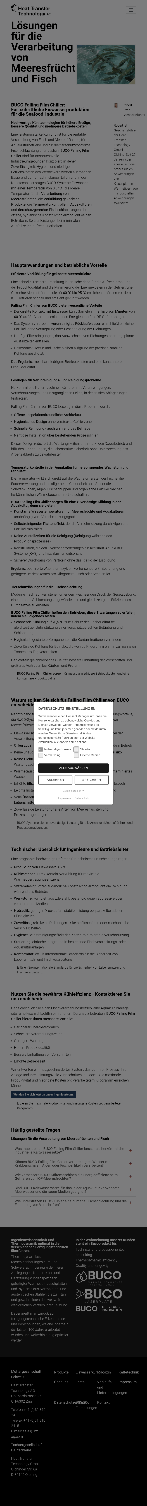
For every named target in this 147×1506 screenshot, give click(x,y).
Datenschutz (82, 798)
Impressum (64, 798)
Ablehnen (55, 779)
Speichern (91, 779)
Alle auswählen (73, 768)
